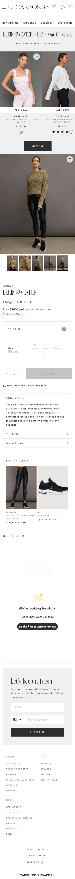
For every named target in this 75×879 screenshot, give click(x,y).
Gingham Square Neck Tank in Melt (21, 120)
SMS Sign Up (13, 828)
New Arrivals (10, 22)
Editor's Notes (15, 398)
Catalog (11, 823)
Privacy (43, 849)
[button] (37, 875)
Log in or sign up (14, 313)
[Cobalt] (67, 132)
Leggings (47, 22)
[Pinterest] (23, 536)
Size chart (13, 351)
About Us (46, 763)
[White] (71, 132)
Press (9, 834)
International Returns (20, 780)
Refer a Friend (49, 780)
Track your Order (17, 769)
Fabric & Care (15, 443)
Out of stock (49, 373)
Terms (31, 849)
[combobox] (17, 719)
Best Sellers (65, 22)
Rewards (46, 769)
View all (38, 145)
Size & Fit (12, 434)
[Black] (53, 132)
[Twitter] (17, 536)
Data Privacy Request (19, 818)
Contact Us (13, 812)
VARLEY (8, 285)
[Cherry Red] (62, 132)
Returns (11, 774)
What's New (13, 763)
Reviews (45, 774)
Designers (12, 785)
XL (45, 354)
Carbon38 (29, 22)
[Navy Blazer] (58, 132)
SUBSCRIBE (37, 732)
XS (34, 345)
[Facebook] (12, 536)
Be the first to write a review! (37, 626)
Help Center (13, 807)
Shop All (11, 790)
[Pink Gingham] (21, 132)
